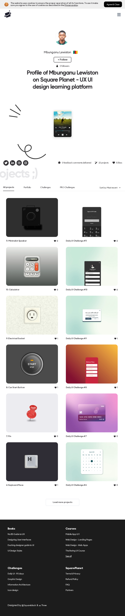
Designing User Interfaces (19, 540)
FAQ (68, 585)
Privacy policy (71, 5)
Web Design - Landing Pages (79, 540)
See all (68, 556)
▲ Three (43, 605)
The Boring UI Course (75, 551)
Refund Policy (72, 579)
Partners (69, 590)
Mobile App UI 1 (73, 534)
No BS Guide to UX (16, 534)
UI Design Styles (15, 551)
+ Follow (62, 59)
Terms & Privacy (73, 574)
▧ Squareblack (29, 605)
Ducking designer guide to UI (21, 545)
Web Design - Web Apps (77, 545)
